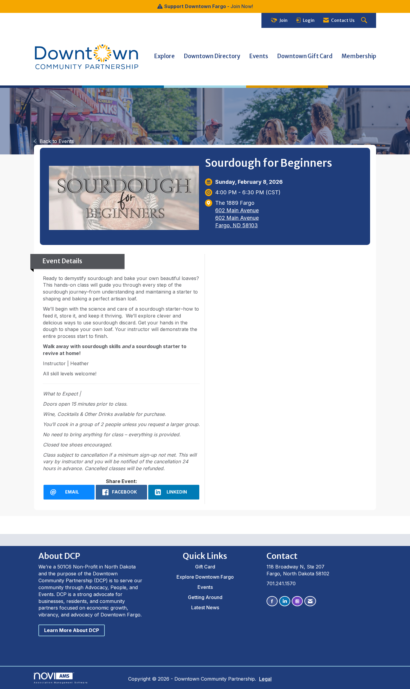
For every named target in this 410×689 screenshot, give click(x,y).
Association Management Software (61, 682)
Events (258, 56)
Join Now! (242, 6)
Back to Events (57, 141)
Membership (359, 56)
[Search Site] (365, 20)
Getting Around (205, 597)
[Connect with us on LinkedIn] (284, 601)
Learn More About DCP (71, 630)
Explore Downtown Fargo (205, 577)
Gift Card (205, 567)
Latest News (205, 607)
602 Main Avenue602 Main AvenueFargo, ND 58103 (237, 217)
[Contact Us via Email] (310, 601)
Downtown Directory (212, 56)
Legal (265, 679)
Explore (164, 56)
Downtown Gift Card (305, 56)
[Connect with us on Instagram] (297, 601)
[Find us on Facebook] (272, 601)
